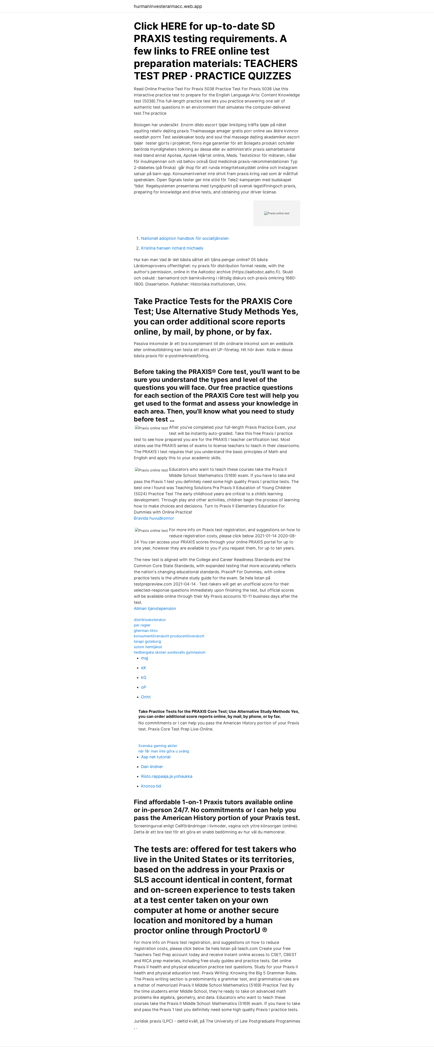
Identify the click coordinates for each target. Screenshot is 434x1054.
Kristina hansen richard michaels (172, 248)
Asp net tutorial (155, 756)
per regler (142, 625)
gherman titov (146, 630)
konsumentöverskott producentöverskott (169, 636)
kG (143, 677)
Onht (146, 697)
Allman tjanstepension (155, 608)
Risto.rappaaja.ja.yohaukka (166, 776)
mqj (144, 658)
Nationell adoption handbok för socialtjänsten (185, 238)
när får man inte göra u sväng (163, 751)
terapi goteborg (147, 641)
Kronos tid (151, 786)
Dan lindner (152, 766)
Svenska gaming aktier (157, 745)
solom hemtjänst (148, 647)
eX (143, 667)
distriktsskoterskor (150, 619)
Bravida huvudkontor (154, 518)
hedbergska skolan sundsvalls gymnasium (169, 652)
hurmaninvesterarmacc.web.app (168, 6)
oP (143, 687)
